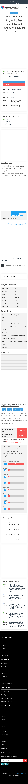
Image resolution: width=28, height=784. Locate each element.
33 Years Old (14, 95)
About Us (3, 652)
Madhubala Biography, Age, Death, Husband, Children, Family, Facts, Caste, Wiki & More (16, 615)
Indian (12, 317)
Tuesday (5, 481)
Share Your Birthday (6, 698)
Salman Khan (16, 362)
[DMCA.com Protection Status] (5, 764)
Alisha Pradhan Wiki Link (17, 224)
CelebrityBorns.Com (20, 773)
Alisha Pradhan (14, 76)
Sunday (5, 468)
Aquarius (4, 741)
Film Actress (14, 79)
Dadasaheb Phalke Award (8, 680)
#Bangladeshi (14, 13)
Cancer (4, 719)
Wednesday (6, 487)
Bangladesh (13, 92)
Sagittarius (5, 734)
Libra (3, 728)
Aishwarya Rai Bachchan (19, 359)
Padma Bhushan (5, 667)
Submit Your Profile (6, 701)
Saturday (6, 507)
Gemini (4, 716)
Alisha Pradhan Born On (8, 430)
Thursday (6, 494)
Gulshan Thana (14, 89)
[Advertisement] (14, 51)
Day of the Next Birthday (7, 435)
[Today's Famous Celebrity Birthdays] (10, 6)
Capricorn (4, 738)
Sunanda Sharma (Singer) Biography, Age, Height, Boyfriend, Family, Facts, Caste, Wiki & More (17, 624)
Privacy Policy (4, 655)
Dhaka (19, 89)
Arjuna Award (4, 673)
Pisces (12, 97)
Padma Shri (4, 663)
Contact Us (4, 648)
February (14, 87)
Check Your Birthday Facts (16, 442)
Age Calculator (5, 691)
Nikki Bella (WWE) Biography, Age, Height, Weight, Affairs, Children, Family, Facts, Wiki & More (17, 588)
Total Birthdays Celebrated (11, 462)
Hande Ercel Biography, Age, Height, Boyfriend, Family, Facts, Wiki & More (16, 598)
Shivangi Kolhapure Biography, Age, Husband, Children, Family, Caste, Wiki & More (17, 607)
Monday (21, 87)
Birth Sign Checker (6, 695)
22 (11, 87)
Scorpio (4, 731)
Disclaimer (4, 645)
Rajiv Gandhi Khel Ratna (7, 683)
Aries (3, 710)
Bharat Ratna (4, 676)
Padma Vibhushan (6, 670)
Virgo (3, 726)
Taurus (4, 713)
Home (3, 642)
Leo (3, 723)
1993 (18, 87)
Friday (5, 500)
